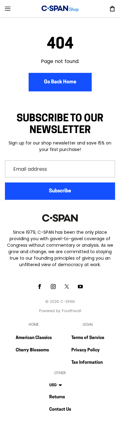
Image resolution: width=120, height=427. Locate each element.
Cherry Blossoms (32, 350)
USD (53, 385)
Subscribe (60, 191)
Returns (57, 397)
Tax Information (87, 362)
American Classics (34, 338)
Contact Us (60, 409)
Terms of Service (87, 338)
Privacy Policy (85, 350)
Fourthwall (71, 310)
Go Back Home (60, 82)
